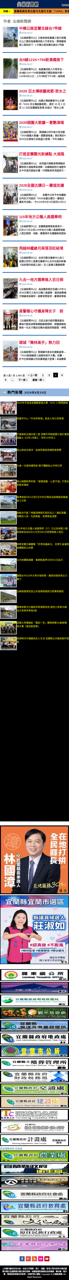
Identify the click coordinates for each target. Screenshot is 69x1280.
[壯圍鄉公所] (34, 1132)
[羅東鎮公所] (34, 980)
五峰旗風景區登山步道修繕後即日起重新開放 (40, 591)
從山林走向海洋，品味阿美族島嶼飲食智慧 (39, 450)
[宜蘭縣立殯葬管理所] (34, 1069)
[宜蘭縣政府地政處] (34, 1043)
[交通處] (34, 1094)
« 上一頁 (32, 375)
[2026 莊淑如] (34, 963)
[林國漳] (34, 893)
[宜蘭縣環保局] (34, 1005)
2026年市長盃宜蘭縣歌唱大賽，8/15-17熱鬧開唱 (42, 402)
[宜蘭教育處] (34, 1212)
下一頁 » (22, 380)
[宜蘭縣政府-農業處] (34, 1161)
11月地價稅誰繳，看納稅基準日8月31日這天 (40, 560)
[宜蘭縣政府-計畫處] (34, 1145)
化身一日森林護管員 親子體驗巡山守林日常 (39, 465)
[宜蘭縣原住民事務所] (34, 1237)
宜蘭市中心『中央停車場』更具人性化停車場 (40, 418)
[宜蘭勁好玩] (34, 992)
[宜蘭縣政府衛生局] (34, 1174)
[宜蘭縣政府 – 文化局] (34, 1225)
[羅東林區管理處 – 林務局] (34, 1186)
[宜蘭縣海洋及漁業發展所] (34, 1030)
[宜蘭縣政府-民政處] (11, 1148)
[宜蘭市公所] (34, 1056)
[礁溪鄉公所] (34, 1018)
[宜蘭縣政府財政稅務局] (34, 1081)
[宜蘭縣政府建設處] (34, 1107)
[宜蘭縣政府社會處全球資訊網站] (34, 1199)
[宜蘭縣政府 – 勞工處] (34, 1250)
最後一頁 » (38, 380)
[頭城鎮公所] (34, 1119)
